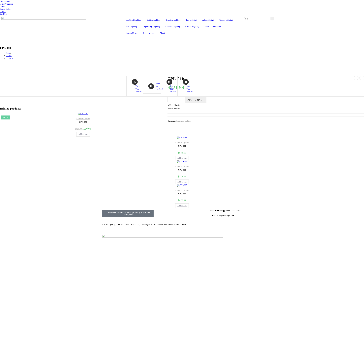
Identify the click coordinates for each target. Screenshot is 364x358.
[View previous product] (356, 78)
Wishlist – (4, 14)
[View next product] (361, 78)
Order (2, 6)
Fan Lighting (191, 20)
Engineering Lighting (151, 26)
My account (5, 1)
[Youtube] (167, 213)
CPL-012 (182, 170)
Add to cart (196, 100)
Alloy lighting (208, 20)
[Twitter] (175, 213)
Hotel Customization (213, 26)
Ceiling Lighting (153, 20)
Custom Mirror (132, 33)
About (162, 33)
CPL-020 (83, 122)
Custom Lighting (192, 26)
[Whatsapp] (190, 213)
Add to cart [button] (83, 134)
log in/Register (6, 4)
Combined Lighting (133, 20)
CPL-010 (9, 58)
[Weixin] (183, 213)
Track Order (5, 9)
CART (3, 11)
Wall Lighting (131, 26)
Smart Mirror (148, 33)
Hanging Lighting (173, 20)
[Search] (272, 18)
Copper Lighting (226, 20)
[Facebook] (160, 213)
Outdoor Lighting (173, 26)
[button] (173, 105)
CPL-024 (182, 146)
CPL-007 (182, 194)
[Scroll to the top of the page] (1, 231)
